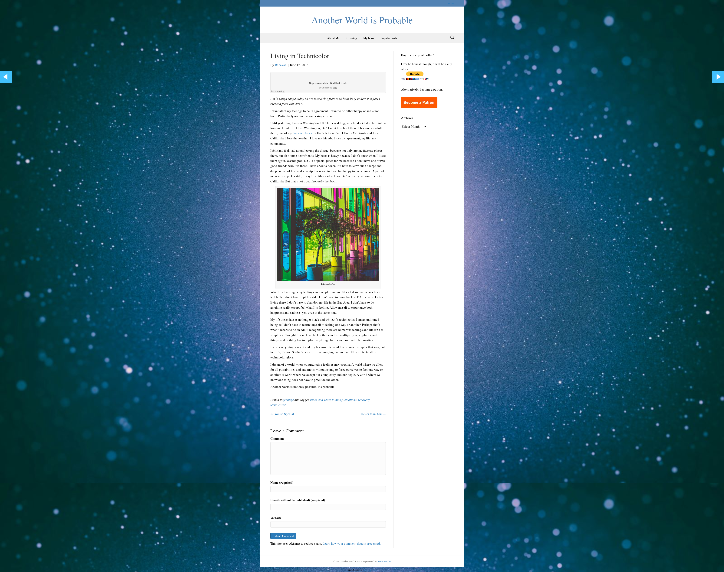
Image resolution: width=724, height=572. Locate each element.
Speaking (351, 38)
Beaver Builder (384, 561)
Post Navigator (370, 569)
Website (275, 517)
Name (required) (282, 482)
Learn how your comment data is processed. (352, 543)
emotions (350, 399)
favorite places (302, 133)
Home (451, 3)
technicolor (278, 405)
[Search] (451, 37)
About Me (333, 38)
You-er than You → (373, 414)
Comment (277, 438)
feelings (288, 399)
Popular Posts (389, 38)
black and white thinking (326, 399)
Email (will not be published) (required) (297, 500)
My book (368, 38)
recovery (364, 399)
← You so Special (282, 414)
